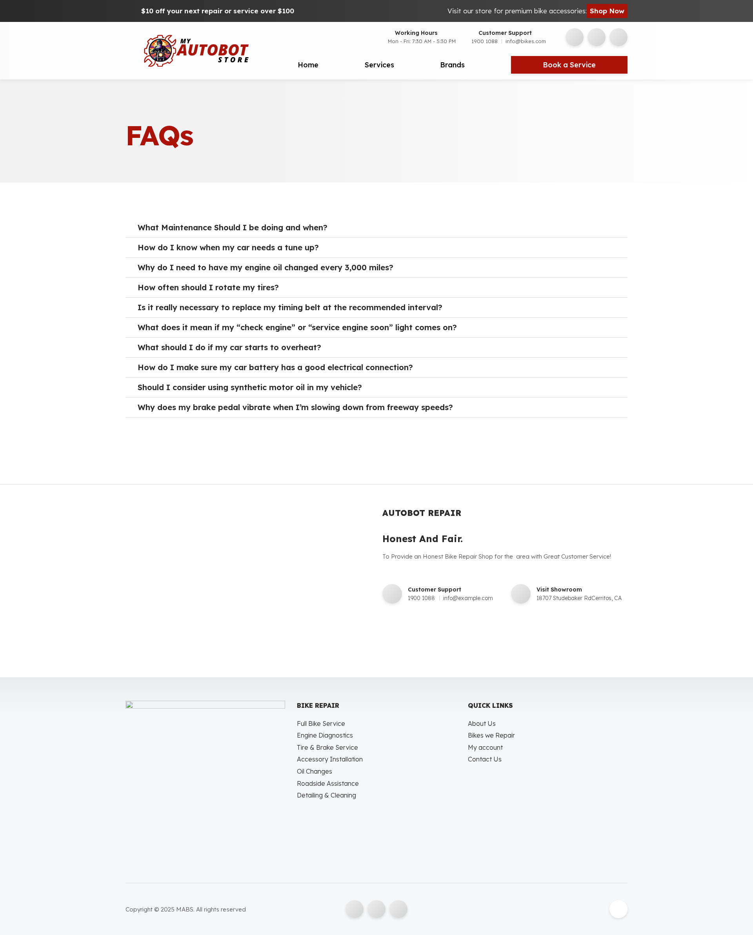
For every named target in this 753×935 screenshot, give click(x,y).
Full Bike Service (321, 723)
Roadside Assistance (328, 783)
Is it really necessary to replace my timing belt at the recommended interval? (290, 307)
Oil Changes (314, 771)
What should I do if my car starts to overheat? (229, 347)
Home (308, 64)
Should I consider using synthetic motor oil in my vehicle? (250, 387)
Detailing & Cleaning (326, 795)
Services (379, 64)
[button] (377, 228)
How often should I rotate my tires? (208, 287)
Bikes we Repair (491, 735)
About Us (482, 723)
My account (485, 747)
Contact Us (485, 759)
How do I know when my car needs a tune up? (228, 247)
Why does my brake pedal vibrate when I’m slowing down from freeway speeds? (295, 407)
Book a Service (569, 64)
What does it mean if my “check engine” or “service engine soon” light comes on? (297, 327)
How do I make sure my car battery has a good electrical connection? (275, 367)
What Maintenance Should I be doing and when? (232, 227)
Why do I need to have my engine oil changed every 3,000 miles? (265, 267)
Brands (452, 64)
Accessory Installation (330, 759)
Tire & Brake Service (327, 747)
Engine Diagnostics (325, 735)
